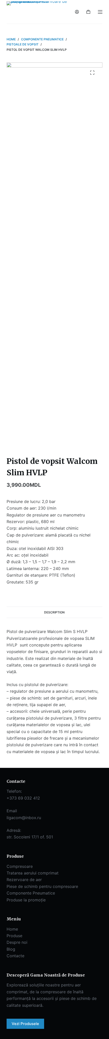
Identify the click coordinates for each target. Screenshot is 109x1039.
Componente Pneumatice (31, 893)
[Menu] (100, 12)
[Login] (77, 12)
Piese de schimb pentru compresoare (42, 886)
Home (12, 929)
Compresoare (20, 866)
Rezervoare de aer (24, 879)
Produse (14, 935)
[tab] (54, 612)
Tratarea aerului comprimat (33, 872)
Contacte (15, 955)
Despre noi (17, 942)
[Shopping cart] (88, 12)
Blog (11, 949)
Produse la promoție (26, 899)
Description (54, 612)
